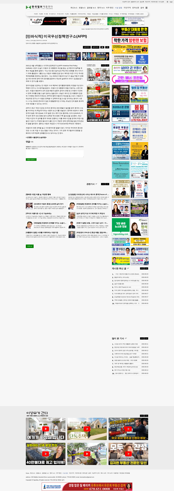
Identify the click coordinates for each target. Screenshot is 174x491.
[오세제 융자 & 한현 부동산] (130, 35)
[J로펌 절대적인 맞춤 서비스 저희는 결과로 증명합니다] (121, 189)
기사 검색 (161, 1)
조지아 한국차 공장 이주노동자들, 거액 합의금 (127, 350)
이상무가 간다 (126, 1)
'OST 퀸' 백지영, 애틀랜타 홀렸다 (123, 363)
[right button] (107, 65)
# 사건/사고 (52, 14)
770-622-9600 (71, 477)
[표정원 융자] (67, 56)
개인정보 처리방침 (124, 473)
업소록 (142, 1)
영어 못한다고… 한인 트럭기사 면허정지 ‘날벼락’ (128, 373)
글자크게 (95, 47)
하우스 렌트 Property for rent (122, 287)
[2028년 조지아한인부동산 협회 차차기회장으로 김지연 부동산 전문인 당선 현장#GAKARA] (128, 454)
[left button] (103, 65)
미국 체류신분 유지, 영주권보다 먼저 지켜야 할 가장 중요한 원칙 (127, 293)
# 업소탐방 (95, 14)
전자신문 (135, 8)
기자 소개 (109, 473)
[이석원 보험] (130, 43)
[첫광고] (126, 21)
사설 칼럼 (118, 8)
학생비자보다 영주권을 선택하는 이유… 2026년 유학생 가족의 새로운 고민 (128, 303)
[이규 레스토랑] (48, 21)
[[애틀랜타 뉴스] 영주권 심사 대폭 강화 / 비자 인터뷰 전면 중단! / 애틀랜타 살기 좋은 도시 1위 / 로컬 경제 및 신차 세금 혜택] (98, 102)
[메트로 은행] (139, 132)
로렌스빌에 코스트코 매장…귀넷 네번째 (125, 360)
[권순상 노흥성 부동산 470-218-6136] (39, 56)
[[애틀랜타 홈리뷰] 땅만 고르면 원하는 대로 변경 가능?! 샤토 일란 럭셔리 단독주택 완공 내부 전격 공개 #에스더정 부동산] (98, 88)
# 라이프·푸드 (82, 14)
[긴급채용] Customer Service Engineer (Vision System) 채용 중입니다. (127, 297)
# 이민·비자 (60, 14)
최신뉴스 (74, 8)
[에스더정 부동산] (139, 189)
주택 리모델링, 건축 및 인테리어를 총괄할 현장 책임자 (127, 300)
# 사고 (111, 14)
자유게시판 (154, 1)
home (83, 29)
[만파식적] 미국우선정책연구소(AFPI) (100, 29)
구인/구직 (147, 1)
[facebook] (107, 47)
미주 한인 (109, 8)
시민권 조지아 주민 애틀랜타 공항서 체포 (126, 344)
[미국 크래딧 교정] (95, 56)
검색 (142, 8)
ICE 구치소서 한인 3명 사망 (122, 370)
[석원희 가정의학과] (121, 242)
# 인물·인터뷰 (104, 14)
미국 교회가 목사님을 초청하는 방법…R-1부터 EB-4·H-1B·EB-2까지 (127, 290)
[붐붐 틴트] (139, 113)
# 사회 (46, 14)
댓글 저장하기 (31, 159)
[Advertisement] (98, 151)
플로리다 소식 (135, 1)
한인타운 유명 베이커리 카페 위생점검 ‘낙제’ (127, 347)
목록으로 (29, 246)
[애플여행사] (140, 242)
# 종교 (89, 14)
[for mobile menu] (146, 8)
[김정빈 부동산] (140, 251)
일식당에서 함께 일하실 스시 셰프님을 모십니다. (127, 280)
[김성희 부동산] (87, 21)
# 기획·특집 (123, 14)
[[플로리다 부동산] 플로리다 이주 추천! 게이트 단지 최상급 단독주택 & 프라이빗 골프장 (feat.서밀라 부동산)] (98, 74)
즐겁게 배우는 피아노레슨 (121, 277)
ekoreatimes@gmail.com (87, 477)
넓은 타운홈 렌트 (119, 284)
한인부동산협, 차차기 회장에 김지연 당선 (126, 367)
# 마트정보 (131, 14)
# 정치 (36, 14)
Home (27, 473)
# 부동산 (116, 14)
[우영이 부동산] (130, 53)
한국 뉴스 (101, 8)
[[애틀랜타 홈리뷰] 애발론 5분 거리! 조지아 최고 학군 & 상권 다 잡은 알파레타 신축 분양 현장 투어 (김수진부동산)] (98, 115)
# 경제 (41, 14)
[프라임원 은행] (121, 113)
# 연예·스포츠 (140, 14)
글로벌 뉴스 (91, 8)
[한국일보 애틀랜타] (39, 7)
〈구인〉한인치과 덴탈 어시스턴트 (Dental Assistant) (127, 274)
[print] (102, 47)
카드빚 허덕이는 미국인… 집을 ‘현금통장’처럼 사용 (127, 357)
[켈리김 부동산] (139, 94)
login (171, 2)
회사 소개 (103, 473)
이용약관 (115, 473)
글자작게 (86, 47)
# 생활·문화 (73, 14)
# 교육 (67, 14)
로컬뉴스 (82, 8)
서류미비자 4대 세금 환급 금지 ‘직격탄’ (125, 353)
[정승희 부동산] (139, 208)
